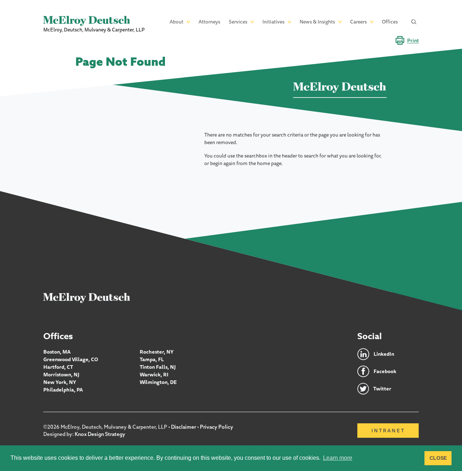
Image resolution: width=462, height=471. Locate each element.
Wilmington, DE (158, 382)
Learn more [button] (337, 458)
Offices (390, 22)
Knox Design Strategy (100, 434)
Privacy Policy (216, 427)
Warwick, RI (154, 375)
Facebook (385, 371)
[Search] (414, 22)
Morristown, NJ (61, 375)
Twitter (382, 389)
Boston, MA (57, 352)
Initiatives (273, 22)
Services (238, 22)
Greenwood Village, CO (70, 359)
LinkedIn (384, 354)
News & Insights (317, 22)
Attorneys (209, 22)
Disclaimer (183, 427)
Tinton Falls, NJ (158, 367)
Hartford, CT (58, 367)
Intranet (388, 431)
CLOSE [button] (438, 458)
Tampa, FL (152, 359)
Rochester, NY (157, 352)
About (176, 22)
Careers (358, 22)
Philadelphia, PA (63, 390)
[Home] (86, 297)
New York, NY (59, 382)
